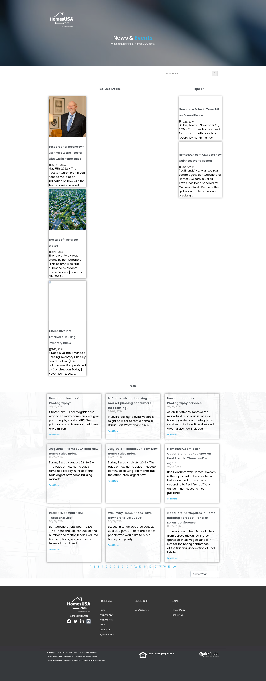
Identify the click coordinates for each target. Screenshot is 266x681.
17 (160, 566)
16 (155, 566)
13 (140, 566)
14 (145, 566)
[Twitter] (75, 621)
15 (150, 566)
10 (127, 566)
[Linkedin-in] (82, 621)
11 (131, 566)
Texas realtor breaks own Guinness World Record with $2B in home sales (66, 153)
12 (135, 566)
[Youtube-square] (88, 621)
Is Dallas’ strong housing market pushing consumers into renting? (129, 403)
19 (169, 566)
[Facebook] (69, 621)
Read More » (54, 434)
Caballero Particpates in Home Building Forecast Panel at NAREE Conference (191, 517)
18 (164, 566)
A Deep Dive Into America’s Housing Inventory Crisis (62, 337)
